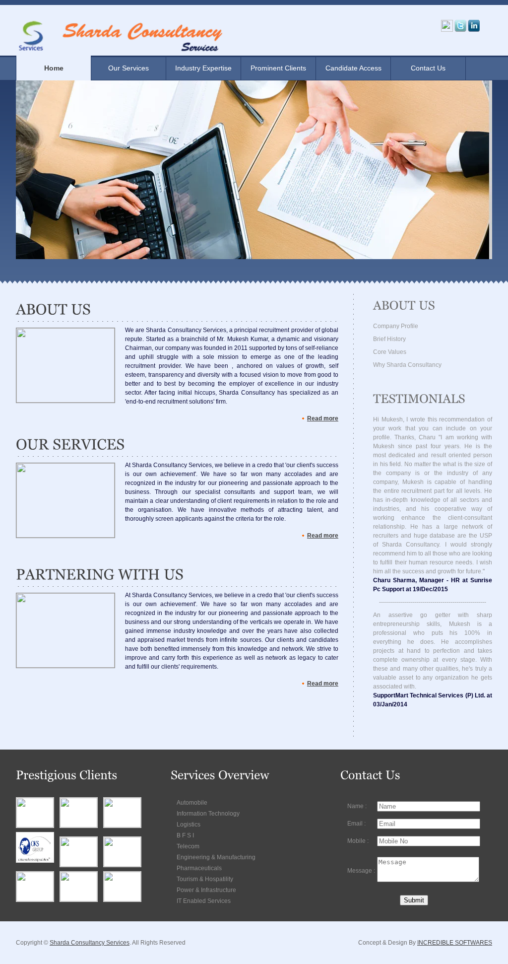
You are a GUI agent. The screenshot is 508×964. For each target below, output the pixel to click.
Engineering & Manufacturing (216, 857)
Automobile (192, 802)
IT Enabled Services (204, 900)
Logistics (188, 824)
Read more (322, 418)
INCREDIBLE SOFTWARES (454, 942)
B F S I (185, 835)
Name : (357, 806)
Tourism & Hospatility (205, 879)
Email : (356, 823)
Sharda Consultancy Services (89, 942)
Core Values (389, 351)
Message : (361, 870)
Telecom (188, 846)
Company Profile (395, 326)
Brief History (389, 339)
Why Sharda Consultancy (407, 364)
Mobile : (358, 840)
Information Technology (208, 813)
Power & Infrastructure (206, 890)
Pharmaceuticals (199, 868)
